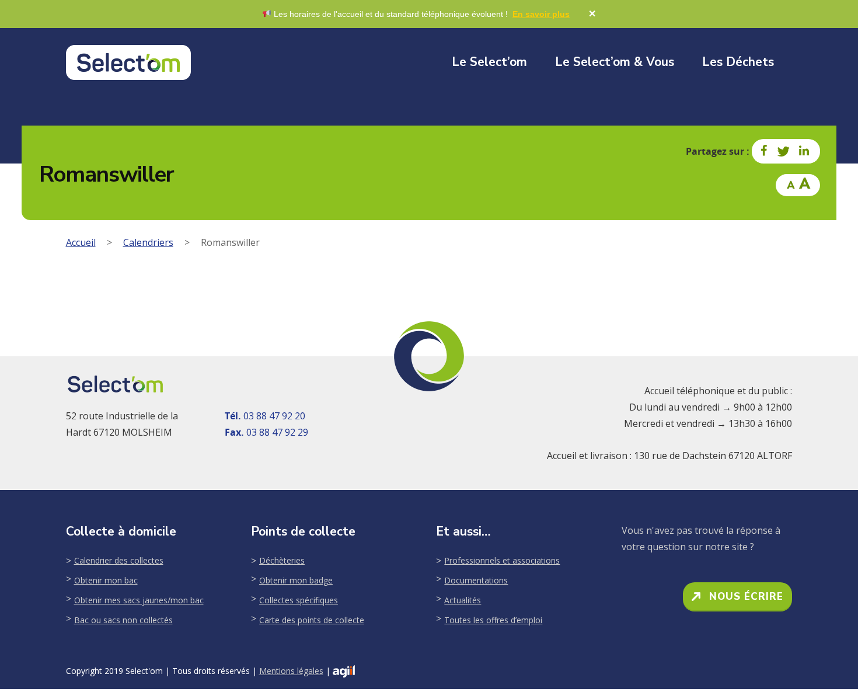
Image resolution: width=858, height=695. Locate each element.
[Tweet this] (784, 151)
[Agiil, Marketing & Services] (344, 671)
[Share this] (765, 151)
